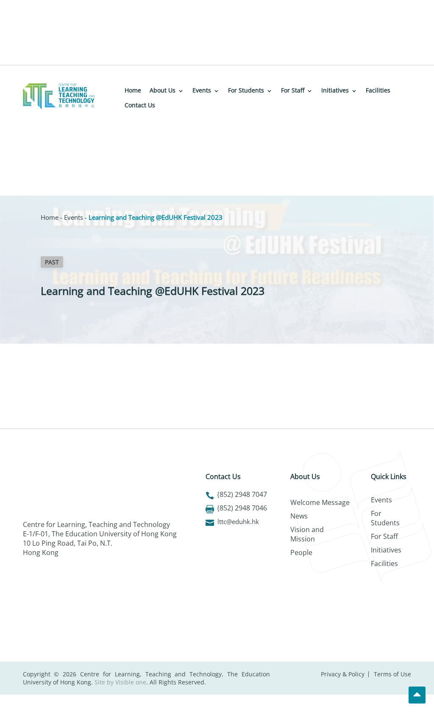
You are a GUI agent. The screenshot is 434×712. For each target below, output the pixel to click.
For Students (246, 90)
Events (201, 90)
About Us (162, 90)
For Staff (292, 90)
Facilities (378, 90)
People (301, 552)
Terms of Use (392, 674)
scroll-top (417, 695)
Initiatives (335, 90)
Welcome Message (320, 502)
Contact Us (140, 105)
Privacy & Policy (342, 674)
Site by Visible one (120, 682)
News (299, 516)
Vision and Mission (307, 534)
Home (133, 90)
